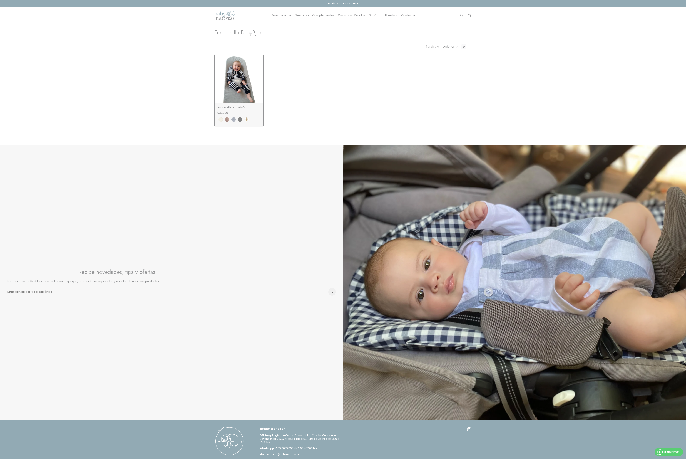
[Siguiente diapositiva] (258, 78)
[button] (450, 47)
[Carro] (469, 15)
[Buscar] (462, 15)
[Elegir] (258, 97)
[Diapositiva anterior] (220, 78)
